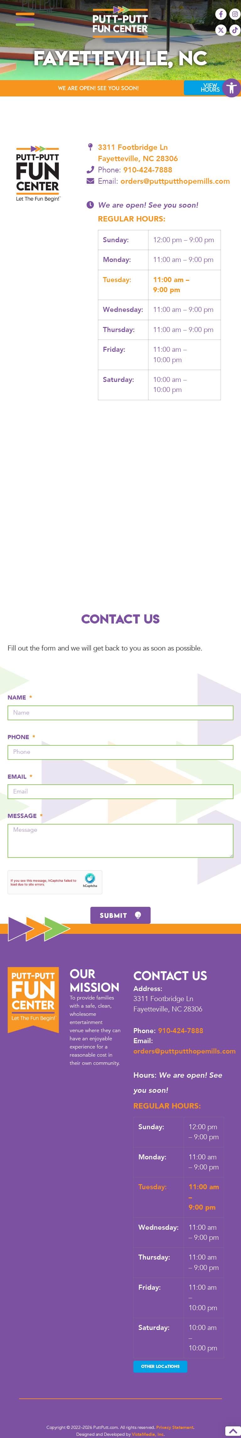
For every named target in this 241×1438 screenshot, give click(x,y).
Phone (19, 737)
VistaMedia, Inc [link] (147, 1434)
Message (23, 816)
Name (18, 698)
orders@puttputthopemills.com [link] (175, 181)
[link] (231, 88)
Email (18, 777)
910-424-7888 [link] (147, 170)
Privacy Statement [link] (174, 1427)
